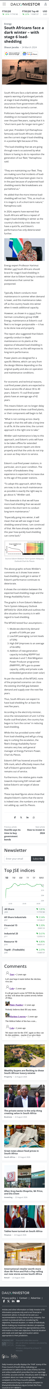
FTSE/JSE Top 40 (30, 11)
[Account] (45, 4)
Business (8, 1117)
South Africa (9, 1157)
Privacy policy (9, 1298)
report (32, 313)
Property (8, 1077)
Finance (7, 1235)
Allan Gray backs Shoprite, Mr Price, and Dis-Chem (23, 1192)
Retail (7, 1277)
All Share (9, 909)
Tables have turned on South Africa (23, 1231)
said (15, 269)
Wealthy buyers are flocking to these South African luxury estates (24, 1072)
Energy (8, 23)
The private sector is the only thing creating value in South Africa (23, 1112)
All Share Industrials (15, 917)
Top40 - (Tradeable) (14, 949)
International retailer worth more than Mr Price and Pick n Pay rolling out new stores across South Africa (23, 1271)
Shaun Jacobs (11, 47)
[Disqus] (24, 1003)
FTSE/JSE (6, 11)
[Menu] (4, 4)
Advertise (35, 1298)
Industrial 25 (11, 933)
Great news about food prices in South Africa (21, 1152)
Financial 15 (10, 925)
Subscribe (38, 858)
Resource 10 (10, 941)
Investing (8, 1197)
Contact (23, 1298)
